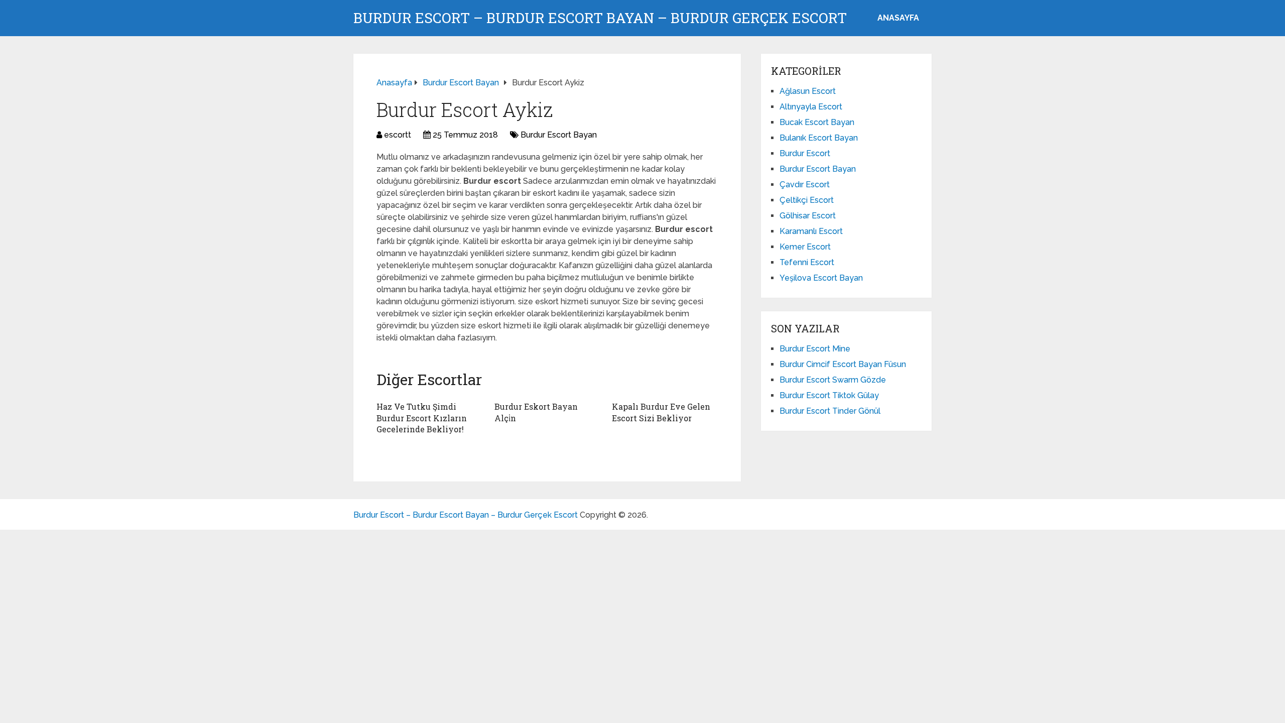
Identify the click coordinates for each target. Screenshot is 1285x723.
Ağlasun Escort (808, 91)
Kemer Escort (805, 247)
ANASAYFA (898, 18)
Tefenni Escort (807, 262)
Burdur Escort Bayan (559, 135)
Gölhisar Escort (808, 215)
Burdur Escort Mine (815, 348)
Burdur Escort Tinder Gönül (830, 411)
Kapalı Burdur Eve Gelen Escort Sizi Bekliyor (661, 412)
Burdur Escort (805, 153)
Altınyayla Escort (811, 106)
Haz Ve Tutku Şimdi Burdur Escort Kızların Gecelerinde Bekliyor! (421, 417)
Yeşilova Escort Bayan (821, 278)
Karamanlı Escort (811, 231)
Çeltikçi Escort (807, 200)
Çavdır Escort (805, 184)
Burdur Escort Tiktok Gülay (829, 395)
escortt (397, 135)
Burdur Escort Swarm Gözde (833, 380)
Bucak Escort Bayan (817, 122)
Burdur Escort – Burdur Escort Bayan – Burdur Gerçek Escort (600, 18)
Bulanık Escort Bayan (819, 138)
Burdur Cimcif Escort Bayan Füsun (843, 364)
